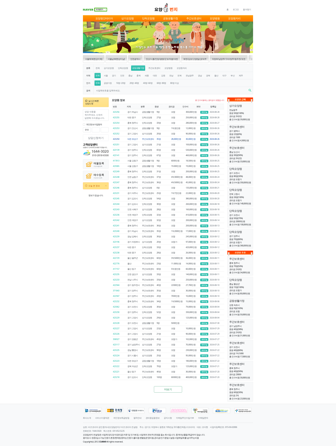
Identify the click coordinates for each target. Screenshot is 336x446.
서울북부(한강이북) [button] (93, 59)
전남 (171, 75)
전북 (179, 75)
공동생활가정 (170, 18)
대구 (224, 75)
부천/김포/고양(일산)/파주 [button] (194, 59)
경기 (114, 75)
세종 (147, 75)
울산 (216, 75)
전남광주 (190, 75)
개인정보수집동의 (94, 124)
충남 (130, 75)
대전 (155, 75)
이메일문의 (203, 417)
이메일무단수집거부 (185, 417)
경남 (200, 75)
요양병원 (215, 18)
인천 (122, 75)
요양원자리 (234, 18)
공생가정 (108, 83)
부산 (233, 75)
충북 (138, 75)
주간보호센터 (193, 18)
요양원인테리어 (104, 18)
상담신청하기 (96, 138)
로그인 (236, 9)
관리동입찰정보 (153, 417)
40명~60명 (147, 83)
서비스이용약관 (102, 417)
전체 (97, 68)
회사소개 (87, 417)
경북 (208, 75)
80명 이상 (174, 83)
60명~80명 (161, 83)
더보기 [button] (168, 389)
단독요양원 (148, 18)
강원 (163, 75)
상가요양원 (127, 18)
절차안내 (137, 417)
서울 (106, 75)
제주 (241, 75)
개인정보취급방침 (121, 417)
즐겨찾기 (247, 9)
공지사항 (168, 417)
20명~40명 (134, 83)
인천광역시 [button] (135, 59)
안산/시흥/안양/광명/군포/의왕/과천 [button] (162, 59)
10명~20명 (120, 83)
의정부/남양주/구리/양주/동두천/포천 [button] (228, 59)
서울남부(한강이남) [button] (116, 59)
